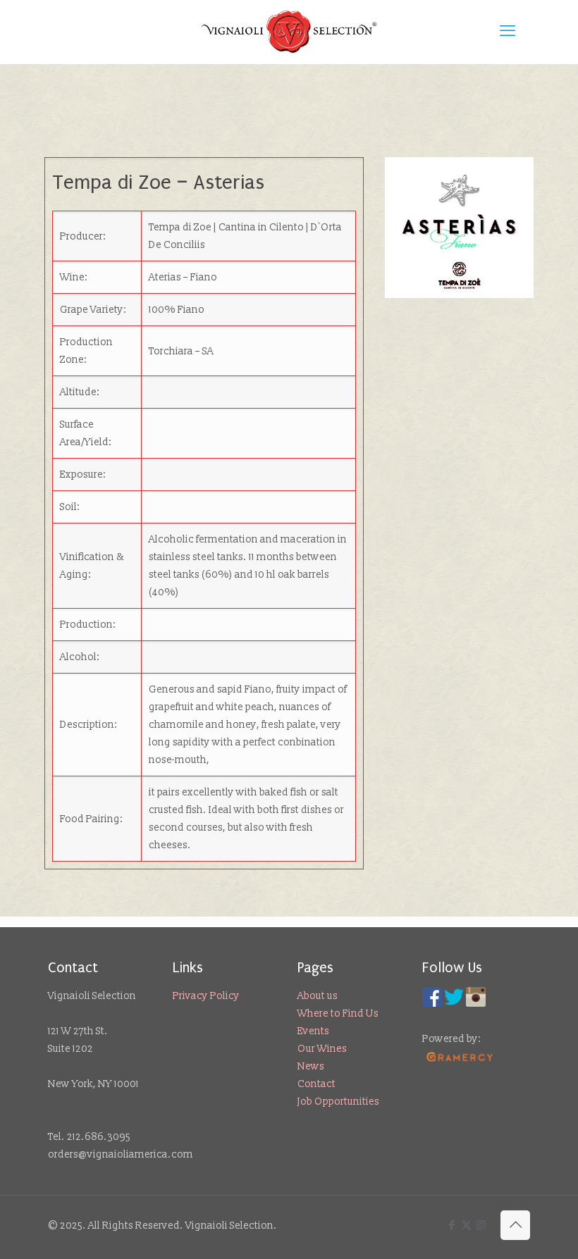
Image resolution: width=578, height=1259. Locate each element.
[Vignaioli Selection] (289, 31)
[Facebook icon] (451, 1225)
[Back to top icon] (515, 1225)
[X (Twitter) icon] (466, 1225)
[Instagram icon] (481, 1225)
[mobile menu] (507, 32)
